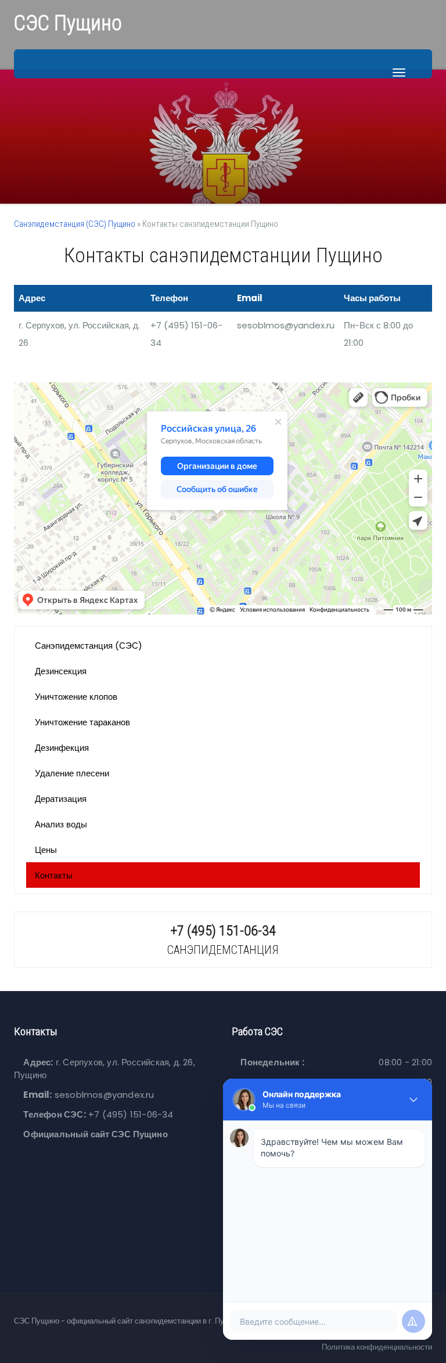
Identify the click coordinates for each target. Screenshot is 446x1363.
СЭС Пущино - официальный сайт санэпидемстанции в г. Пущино (128, 1320)
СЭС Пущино (68, 23)
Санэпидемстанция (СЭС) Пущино (74, 224)
